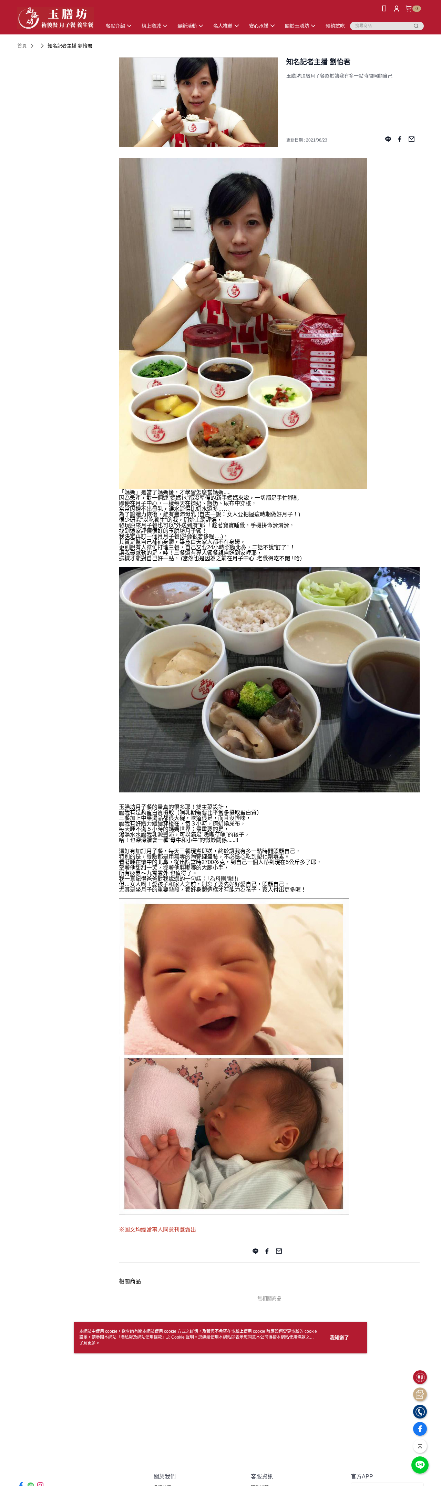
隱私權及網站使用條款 (141, 1337)
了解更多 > (89, 1343)
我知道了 (339, 1337)
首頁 (22, 46)
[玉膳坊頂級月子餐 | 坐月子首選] (55, 18)
